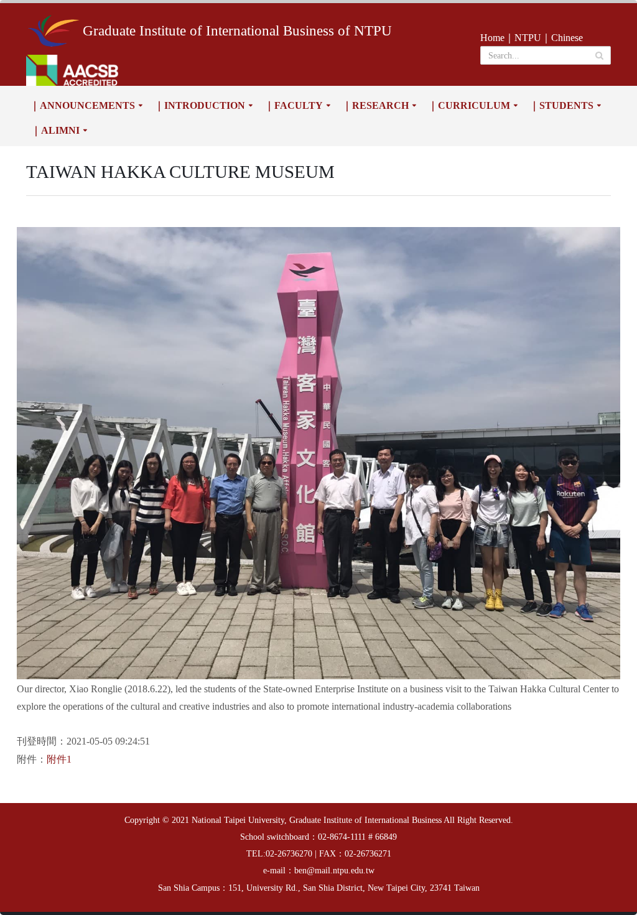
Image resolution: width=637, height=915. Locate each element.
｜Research (375, 105)
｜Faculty (293, 105)
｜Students (561, 105)
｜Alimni (55, 130)
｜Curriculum (469, 105)
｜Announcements (82, 105)
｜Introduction (199, 105)
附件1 (59, 759)
